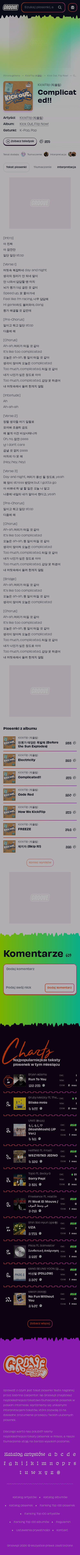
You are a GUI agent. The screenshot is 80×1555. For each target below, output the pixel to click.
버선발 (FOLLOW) (40, 1273)
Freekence (35, 1197)
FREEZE (24, 829)
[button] (73, 7)
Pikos (31, 1246)
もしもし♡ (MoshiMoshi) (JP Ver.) (42, 1129)
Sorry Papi (36, 1178)
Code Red (26, 794)
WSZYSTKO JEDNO (43, 1155)
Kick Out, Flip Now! (57, 76)
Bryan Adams (37, 1075)
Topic (31, 1174)
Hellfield (33, 1151)
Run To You (37, 1079)
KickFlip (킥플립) (33, 76)
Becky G (45, 1174)
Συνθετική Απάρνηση (43, 1250)
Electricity (26, 760)
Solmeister (47, 1246)
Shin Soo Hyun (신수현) (43, 1223)
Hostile (52, 1197)
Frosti (48, 1151)
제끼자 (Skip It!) (29, 846)
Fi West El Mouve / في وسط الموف (43, 1203)
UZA (31, 1227)
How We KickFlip (31, 812)
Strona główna (11, 76)
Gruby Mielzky (37, 1098)
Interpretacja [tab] (66, 167)
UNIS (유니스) (36, 1121)
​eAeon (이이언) (37, 1292)
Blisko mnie (37, 1102)
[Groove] (10, 7)
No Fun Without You (41, 1298)
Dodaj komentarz (59, 988)
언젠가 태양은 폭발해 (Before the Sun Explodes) (38, 744)
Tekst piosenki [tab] (16, 167)
